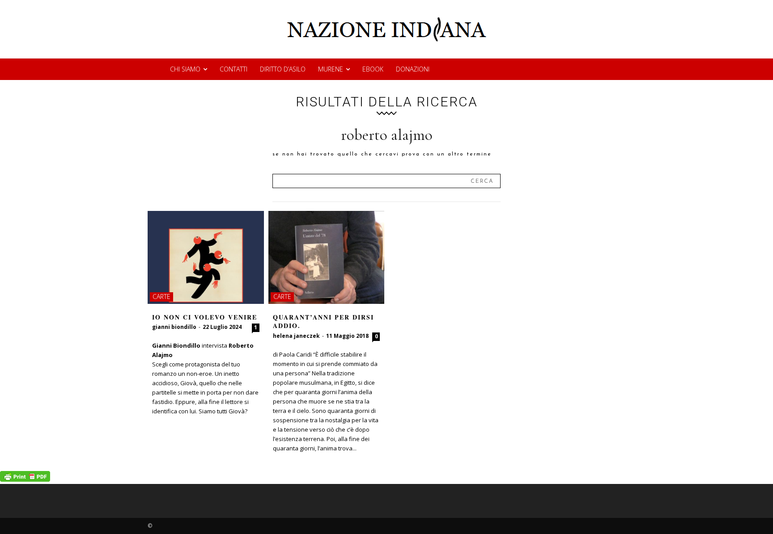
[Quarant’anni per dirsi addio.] (326, 257)
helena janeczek (296, 336)
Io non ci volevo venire (204, 317)
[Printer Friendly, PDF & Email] (25, 479)
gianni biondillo (174, 327)
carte (161, 296)
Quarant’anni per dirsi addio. (323, 321)
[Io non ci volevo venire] (206, 257)
